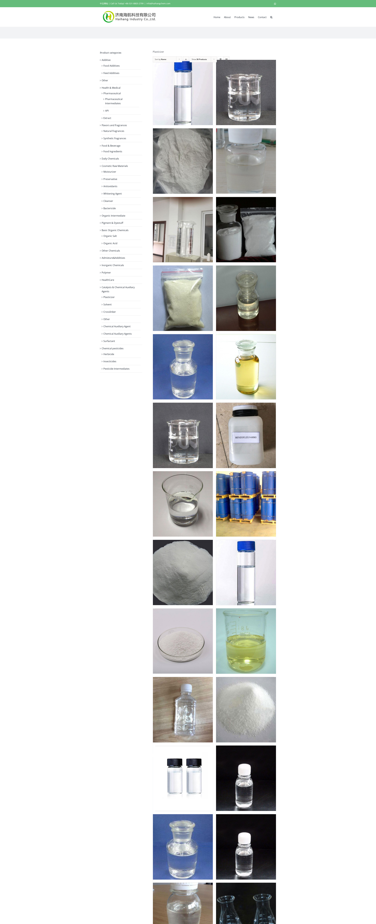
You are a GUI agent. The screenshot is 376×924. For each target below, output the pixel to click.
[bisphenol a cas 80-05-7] (183, 572)
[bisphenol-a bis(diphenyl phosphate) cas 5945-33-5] (246, 572)
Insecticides (109, 361)
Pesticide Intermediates (116, 368)
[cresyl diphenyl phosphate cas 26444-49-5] (246, 641)
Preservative (110, 179)
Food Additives (111, 65)
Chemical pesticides (113, 348)
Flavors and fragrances (114, 125)
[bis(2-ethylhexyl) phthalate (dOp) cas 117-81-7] (246, 504)
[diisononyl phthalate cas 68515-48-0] (246, 778)
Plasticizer (109, 297)
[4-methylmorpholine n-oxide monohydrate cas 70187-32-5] (183, 298)
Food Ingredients (112, 151)
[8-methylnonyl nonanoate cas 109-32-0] (246, 298)
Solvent (107, 304)
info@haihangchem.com (158, 3)
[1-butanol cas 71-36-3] (183, 92)
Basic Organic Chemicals (115, 230)
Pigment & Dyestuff (112, 222)
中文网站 (104, 3)
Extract (107, 118)
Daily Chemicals (110, 158)
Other (105, 80)
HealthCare (108, 280)
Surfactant (109, 341)
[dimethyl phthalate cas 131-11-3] (246, 847)
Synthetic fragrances (114, 138)
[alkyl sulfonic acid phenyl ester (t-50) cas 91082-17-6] (246, 367)
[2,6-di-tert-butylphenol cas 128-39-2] (246, 229)
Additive (106, 60)
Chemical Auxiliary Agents (117, 333)
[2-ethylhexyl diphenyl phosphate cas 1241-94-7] (246, 161)
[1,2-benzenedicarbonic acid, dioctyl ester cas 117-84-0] (246, 92)
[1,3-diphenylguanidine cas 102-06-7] (183, 161)
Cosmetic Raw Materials (115, 166)
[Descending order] (186, 59)
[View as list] (226, 59)
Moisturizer (109, 171)
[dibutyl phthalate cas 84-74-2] (183, 709)
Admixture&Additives (113, 257)
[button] (271, 17)
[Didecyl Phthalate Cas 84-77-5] (183, 776)
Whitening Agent (112, 193)
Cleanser (108, 201)
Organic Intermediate (113, 215)
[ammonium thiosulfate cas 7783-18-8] (183, 435)
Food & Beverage (111, 145)
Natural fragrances (113, 131)
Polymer (106, 272)
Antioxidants (110, 186)
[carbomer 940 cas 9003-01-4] (183, 641)
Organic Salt (110, 236)
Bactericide (109, 208)
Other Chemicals (111, 250)
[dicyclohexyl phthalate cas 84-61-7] (246, 709)
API (107, 110)
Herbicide (108, 354)
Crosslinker (109, 311)
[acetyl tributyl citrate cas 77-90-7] (183, 367)
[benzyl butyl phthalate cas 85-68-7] (183, 504)
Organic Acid (110, 243)
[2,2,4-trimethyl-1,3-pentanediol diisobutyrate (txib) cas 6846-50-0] (183, 229)
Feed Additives (111, 73)
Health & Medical (111, 87)
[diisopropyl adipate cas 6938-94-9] (183, 847)
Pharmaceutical (112, 93)
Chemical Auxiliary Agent (117, 326)
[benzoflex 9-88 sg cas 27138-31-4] (246, 435)
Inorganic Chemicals (113, 265)
